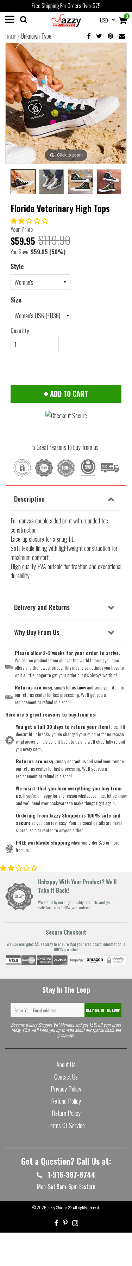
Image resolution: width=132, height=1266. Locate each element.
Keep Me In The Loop (103, 1010)
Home (10, 36)
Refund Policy (66, 1101)
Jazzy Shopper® (59, 1207)
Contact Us (66, 1076)
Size (16, 299)
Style (17, 266)
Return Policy (66, 1113)
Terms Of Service (66, 1125)
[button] (30, 220)
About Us (66, 1064)
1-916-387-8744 (70, 1174)
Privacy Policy (66, 1088)
